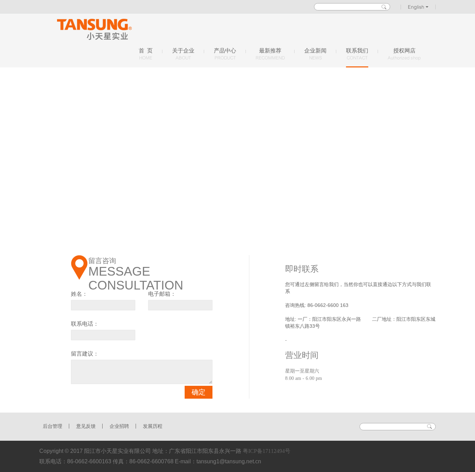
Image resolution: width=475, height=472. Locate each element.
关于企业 (183, 54)
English (417, 7)
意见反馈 (86, 426)
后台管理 (52, 426)
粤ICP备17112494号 (266, 451)
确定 (199, 392)
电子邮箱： (162, 294)
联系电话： (85, 324)
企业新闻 (315, 54)
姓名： (79, 294)
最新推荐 (270, 54)
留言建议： (85, 354)
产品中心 (225, 54)
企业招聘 (119, 426)
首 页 (146, 54)
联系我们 (357, 54)
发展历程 (152, 426)
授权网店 (404, 54)
